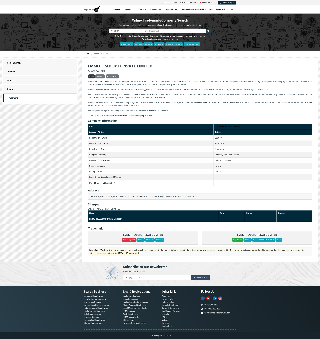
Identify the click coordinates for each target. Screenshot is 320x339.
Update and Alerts (208, 3)
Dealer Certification (131, 296)
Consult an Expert (228, 3)
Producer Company (92, 317)
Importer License (130, 299)
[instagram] (220, 298)
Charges (11, 89)
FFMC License (129, 311)
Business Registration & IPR (193, 9)
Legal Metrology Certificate (135, 308)
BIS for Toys (128, 320)
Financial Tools (222, 9)
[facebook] (203, 298)
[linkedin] (215, 298)
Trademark (12, 98)
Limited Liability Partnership (96, 305)
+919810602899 (170, 3)
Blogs (211, 9)
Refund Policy (168, 302)
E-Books (165, 314)
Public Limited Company (94, 311)
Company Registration (93, 296)
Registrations (156, 9)
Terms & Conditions (170, 308)
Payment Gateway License (134, 323)
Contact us (167, 326)
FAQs (164, 317)
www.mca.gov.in (172, 39)
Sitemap (165, 323)
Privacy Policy (168, 299)
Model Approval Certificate (134, 305)
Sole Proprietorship (92, 314)
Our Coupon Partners (171, 311)
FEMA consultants (131, 317)
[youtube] (208, 298)
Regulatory (129, 9)
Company (116, 9)
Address (11, 71)
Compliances (171, 9)
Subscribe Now (200, 277)
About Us (166, 296)
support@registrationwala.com (217, 312)
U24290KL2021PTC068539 (227, 126)
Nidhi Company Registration (96, 308)
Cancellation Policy (170, 305)
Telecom (142, 9)
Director (11, 80)
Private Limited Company (95, 299)
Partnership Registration (94, 320)
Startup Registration (93, 323)
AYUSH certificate (130, 314)
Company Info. (14, 63)
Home (88, 54)
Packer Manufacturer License (135, 302)
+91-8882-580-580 (189, 3)
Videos (165, 320)
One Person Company (93, 302)
